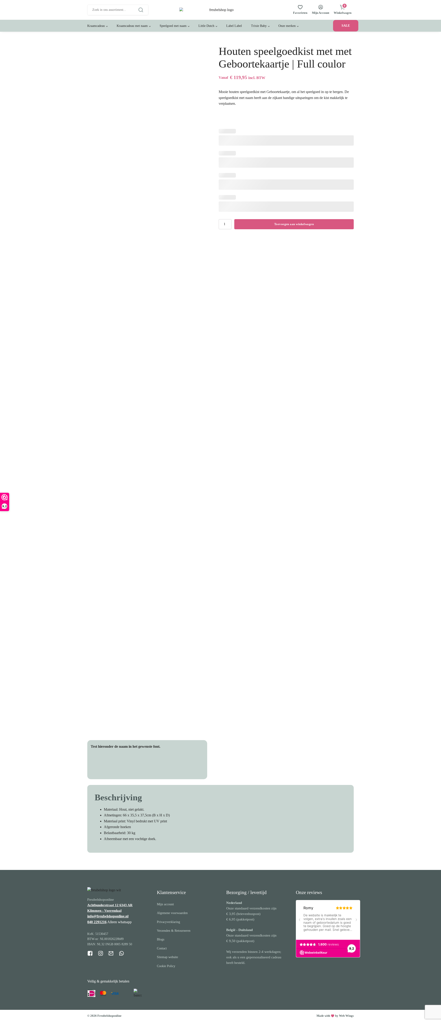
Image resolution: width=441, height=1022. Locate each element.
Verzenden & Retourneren (173, 930)
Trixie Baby (259, 26)
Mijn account (165, 904)
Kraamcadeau (96, 26)
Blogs (160, 939)
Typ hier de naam (111, 764)
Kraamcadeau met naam (132, 26)
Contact (162, 948)
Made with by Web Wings (335, 1015)
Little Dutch (206, 26)
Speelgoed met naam (173, 26)
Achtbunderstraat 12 (103, 905)
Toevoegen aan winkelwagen (294, 224)
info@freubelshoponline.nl (107, 916)
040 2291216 (97, 922)
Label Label (234, 26)
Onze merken (287, 26)
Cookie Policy (166, 966)
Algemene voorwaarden (172, 913)
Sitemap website (167, 957)
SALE (346, 25)
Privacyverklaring (168, 922)
